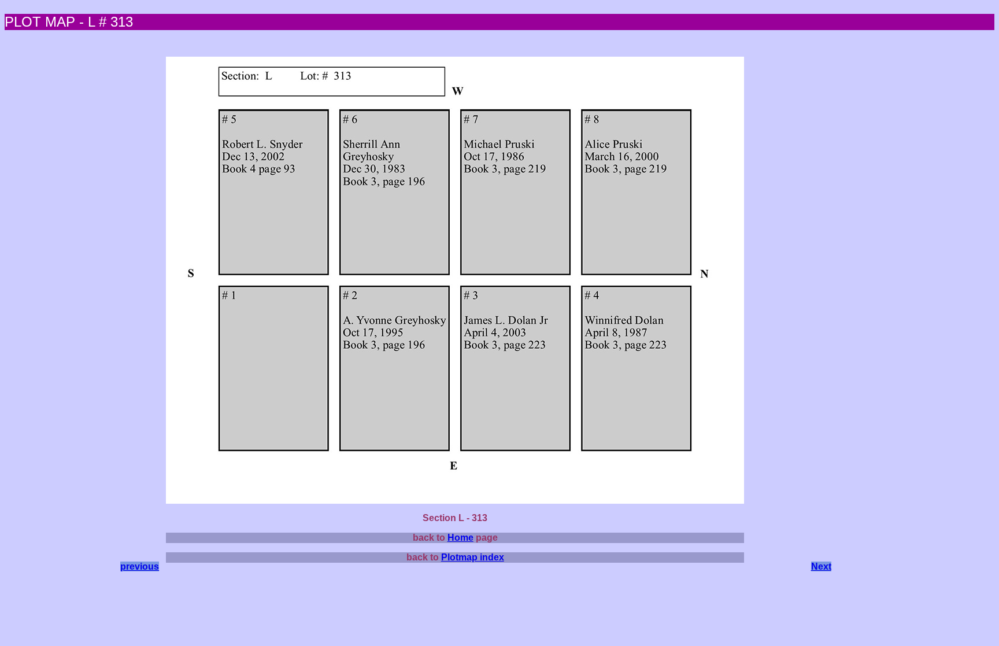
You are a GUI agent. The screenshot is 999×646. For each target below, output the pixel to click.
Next (821, 566)
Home (460, 537)
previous (139, 566)
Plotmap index (472, 557)
